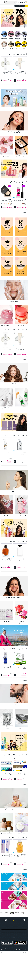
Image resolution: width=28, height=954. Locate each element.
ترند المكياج (11, 38)
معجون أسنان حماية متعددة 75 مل (20, 774)
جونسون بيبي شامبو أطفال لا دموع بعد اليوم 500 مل (20, 856)
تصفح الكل (25, 212)
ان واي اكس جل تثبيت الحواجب (20, 200)
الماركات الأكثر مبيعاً (23, 934)
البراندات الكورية (24, 39)
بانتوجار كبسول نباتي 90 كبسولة (21, 668)
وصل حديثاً (11, 48)
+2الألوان (2, 203)
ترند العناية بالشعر (17, 39)
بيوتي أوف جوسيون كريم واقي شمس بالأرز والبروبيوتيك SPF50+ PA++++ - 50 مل (20, 73)
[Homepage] (21, 2)
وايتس (25, 924)
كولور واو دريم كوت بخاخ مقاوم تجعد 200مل (20, 454)
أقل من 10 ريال (18, 49)
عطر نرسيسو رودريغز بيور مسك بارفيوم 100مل (21, 560)
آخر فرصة (24, 48)
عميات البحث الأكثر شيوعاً (22, 952)
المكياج (4, 48)
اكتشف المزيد (4, 38)
